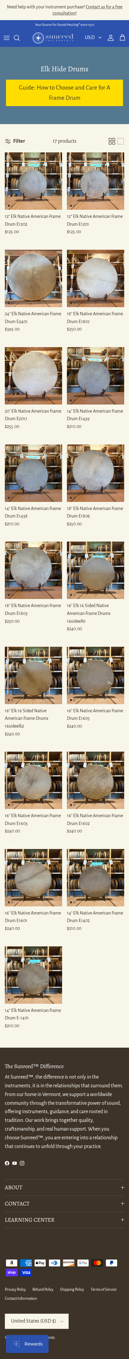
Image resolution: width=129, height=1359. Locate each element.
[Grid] (112, 141)
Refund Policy (42, 1289)
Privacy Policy (15, 1289)
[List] (120, 141)
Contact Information (21, 1298)
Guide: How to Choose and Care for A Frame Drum (64, 92)
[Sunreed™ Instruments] (53, 38)
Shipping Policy (72, 1289)
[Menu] (6, 37)
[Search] (19, 37)
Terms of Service (103, 1289)
